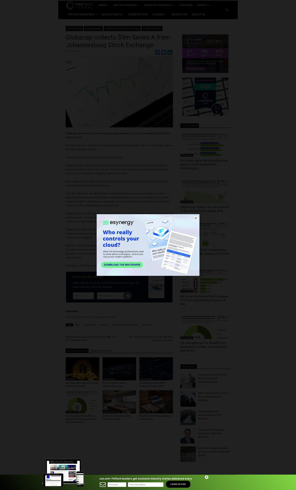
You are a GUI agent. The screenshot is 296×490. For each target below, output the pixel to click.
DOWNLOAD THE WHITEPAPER (122, 264)
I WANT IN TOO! (178, 484)
